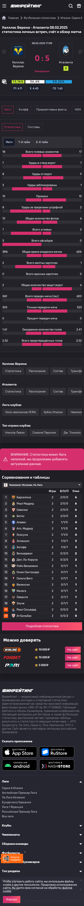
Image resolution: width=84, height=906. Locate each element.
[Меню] (4, 6)
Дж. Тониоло (72, 432)
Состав (58, 371)
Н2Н (78, 109)
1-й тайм (24, 142)
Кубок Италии (53, 412)
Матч (7, 109)
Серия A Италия (12, 788)
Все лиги (8, 816)
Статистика (12, 127)
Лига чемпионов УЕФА (20, 412)
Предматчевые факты (51, 109)
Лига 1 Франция (12, 807)
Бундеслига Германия (16, 802)
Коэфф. (24, 109)
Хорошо (11, 899)
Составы (34, 127)
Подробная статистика (42, 626)
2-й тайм (42, 142)
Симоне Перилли (44, 432)
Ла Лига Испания (13, 797)
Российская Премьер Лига (19, 811)
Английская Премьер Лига (19, 793)
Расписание (37, 371)
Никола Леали (15, 432)
